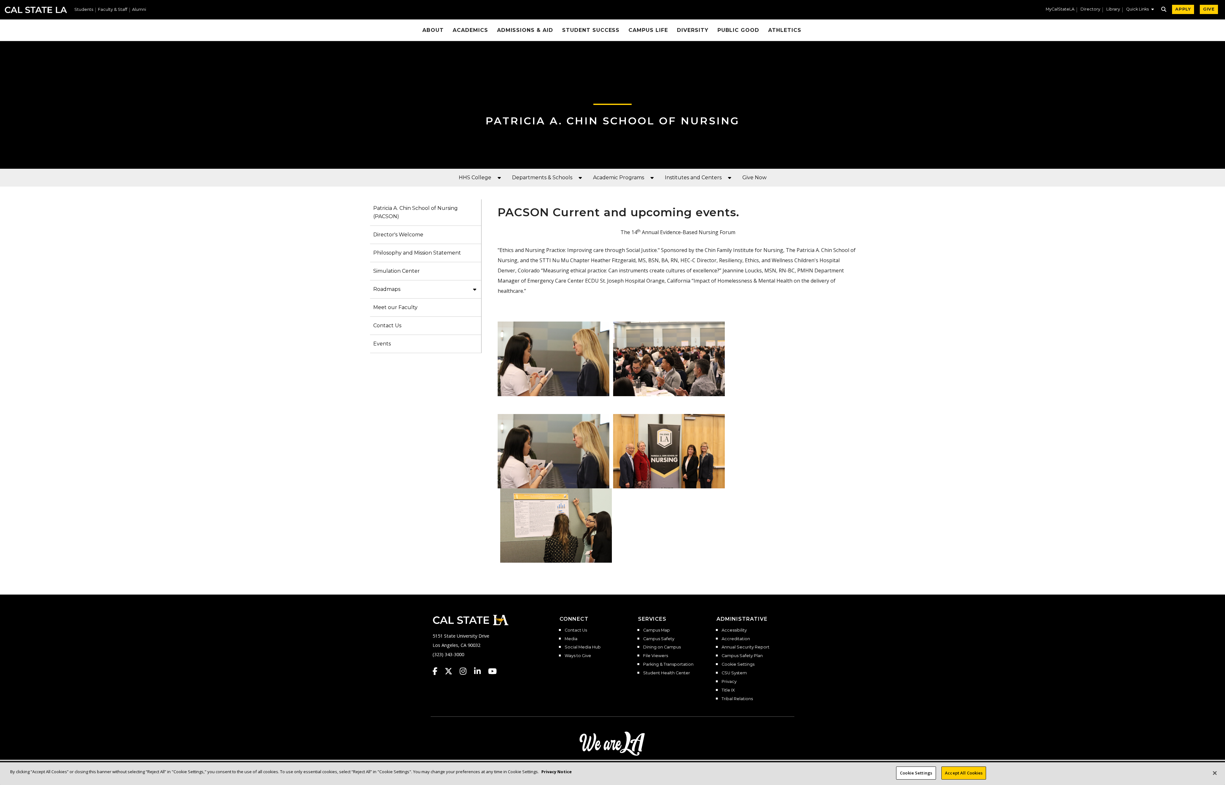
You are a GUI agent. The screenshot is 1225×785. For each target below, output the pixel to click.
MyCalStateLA (1060, 9)
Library (1113, 9)
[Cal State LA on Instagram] (466, 671)
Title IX (728, 690)
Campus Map (656, 630)
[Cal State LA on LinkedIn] (480, 671)
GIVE (1209, 9)
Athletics (784, 30)
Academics (470, 30)
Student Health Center (666, 673)
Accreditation (736, 639)
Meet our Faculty (395, 307)
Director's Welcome (398, 235)
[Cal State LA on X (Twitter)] (451, 671)
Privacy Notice (556, 771)
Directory (1090, 9)
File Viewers (655, 656)
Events (382, 344)
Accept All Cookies (964, 773)
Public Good (738, 30)
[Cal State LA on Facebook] (438, 671)
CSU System (734, 673)
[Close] (1215, 773)
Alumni (139, 10)
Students (83, 10)
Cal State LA (36, 10)
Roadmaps (386, 289)
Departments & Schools (542, 177)
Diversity (693, 30)
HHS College (475, 177)
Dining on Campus (662, 647)
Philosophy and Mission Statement (417, 253)
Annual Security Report (745, 647)
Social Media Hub (583, 647)
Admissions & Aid (525, 30)
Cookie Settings (738, 664)
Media (571, 639)
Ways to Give (578, 656)
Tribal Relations (737, 699)
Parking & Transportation (668, 664)
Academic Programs (618, 177)
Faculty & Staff (112, 10)
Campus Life (648, 30)
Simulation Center (396, 271)
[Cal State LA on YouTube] (492, 671)
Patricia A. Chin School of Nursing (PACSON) (415, 212)
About (433, 30)
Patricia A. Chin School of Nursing (612, 121)
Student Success (591, 30)
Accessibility (734, 630)
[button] (1140, 9)
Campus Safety (658, 639)
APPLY (1183, 9)
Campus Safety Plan (742, 656)
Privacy (729, 681)
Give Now (754, 177)
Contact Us (387, 325)
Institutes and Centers (693, 177)
